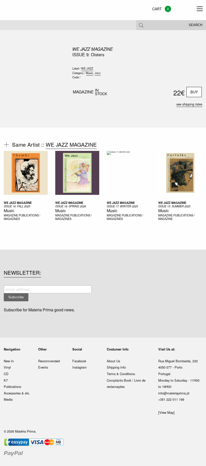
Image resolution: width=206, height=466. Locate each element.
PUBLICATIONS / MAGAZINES (22, 217)
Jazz (98, 73)
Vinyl (7, 367)
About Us (113, 361)
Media (8, 399)
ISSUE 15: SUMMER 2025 (174, 206)
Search (195, 25)
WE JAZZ (87, 68)
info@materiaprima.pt (173, 393)
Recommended (49, 361)
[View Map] (166, 412)
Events (43, 367)
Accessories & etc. (17, 393)
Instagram (79, 367)
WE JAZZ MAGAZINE (92, 49)
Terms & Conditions (121, 373)
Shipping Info (116, 367)
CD (6, 373)
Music (89, 73)
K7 (6, 380)
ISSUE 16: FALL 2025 (17, 206)
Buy (194, 91)
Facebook (79, 361)
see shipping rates (189, 104)
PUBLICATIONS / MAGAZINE (176, 217)
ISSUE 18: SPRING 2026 (70, 206)
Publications (12, 386)
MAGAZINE (11, 215)
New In (9, 361)
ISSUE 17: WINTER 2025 (122, 206)
